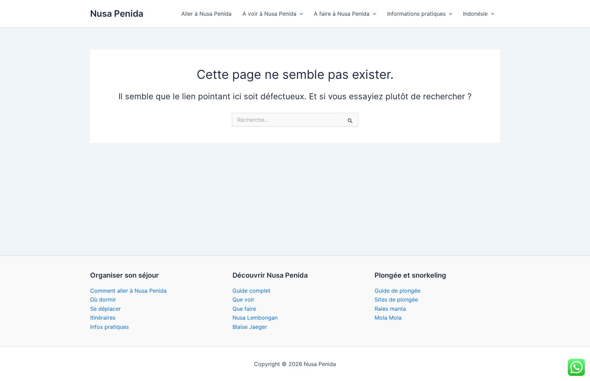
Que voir (243, 299)
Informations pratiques (416, 13)
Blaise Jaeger (250, 326)
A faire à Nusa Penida (341, 13)
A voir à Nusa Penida (269, 13)
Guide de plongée (397, 290)
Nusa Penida (116, 13)
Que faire (244, 308)
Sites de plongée (396, 299)
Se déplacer (105, 308)
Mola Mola (388, 317)
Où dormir (103, 299)
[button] (299, 13)
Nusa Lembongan (255, 317)
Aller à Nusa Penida (206, 13)
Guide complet (251, 290)
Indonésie (475, 13)
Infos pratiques (109, 326)
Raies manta (390, 308)
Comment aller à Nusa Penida (128, 290)
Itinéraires (102, 317)
